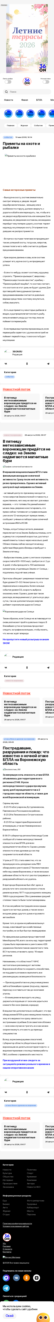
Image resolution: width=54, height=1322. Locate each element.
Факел (24, 100)
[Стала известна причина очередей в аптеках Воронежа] (8, 114)
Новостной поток (16, 389)
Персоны (31, 1214)
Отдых (6, 1214)
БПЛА (39, 100)
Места (30, 1211)
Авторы (31, 1183)
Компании (32, 1180)
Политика (31, 1169)
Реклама (7, 1246)
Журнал (24, 125)
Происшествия (10, 1183)
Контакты (7, 1252)
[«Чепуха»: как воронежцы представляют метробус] (41, 114)
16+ (4, 1243)
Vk (16, 1277)
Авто (5, 1207)
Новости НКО (33, 1187)
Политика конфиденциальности (17, 1223)
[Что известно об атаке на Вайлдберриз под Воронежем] (30, 114)
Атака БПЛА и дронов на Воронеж (19, 739)
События (38, 125)
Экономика (8, 1187)
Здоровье (32, 1204)
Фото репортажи (35, 1200)
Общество (8, 1176)
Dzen (36, 1277)
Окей (9, 1316)
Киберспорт (33, 1207)
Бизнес (6, 1204)
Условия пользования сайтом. (16, 1226)
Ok (26, 1277)
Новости (8, 100)
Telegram (6, 1288)
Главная (10, 125)
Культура (7, 1173)
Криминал (32, 1176)
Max (6, 1277)
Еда (5, 1200)
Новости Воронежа (12, 435)
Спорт (30, 1173)
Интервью (8, 1180)
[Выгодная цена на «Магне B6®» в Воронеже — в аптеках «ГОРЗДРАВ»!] (19, 114)
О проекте (7, 1249)
